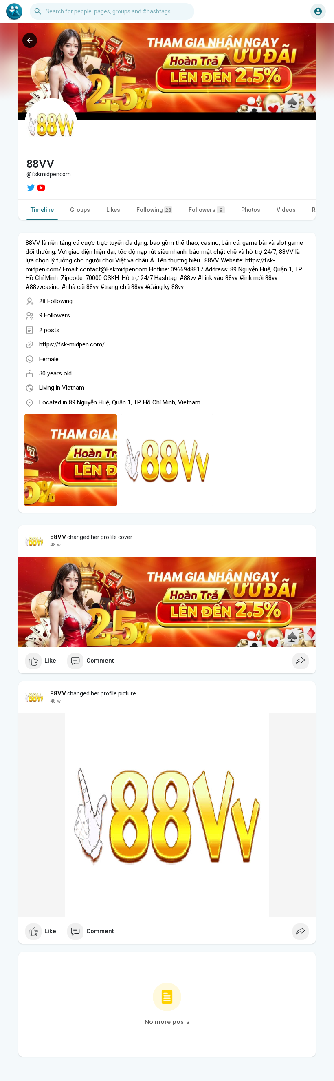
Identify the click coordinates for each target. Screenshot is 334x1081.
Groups (80, 209)
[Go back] (29, 40)
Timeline (42, 209)
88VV (58, 537)
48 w (55, 545)
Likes (113, 209)
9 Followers (54, 315)
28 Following (56, 301)
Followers (205, 209)
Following (153, 209)
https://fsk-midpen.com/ (72, 344)
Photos (250, 209)
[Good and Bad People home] (14, 11)
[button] (318, 11)
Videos (286, 209)
